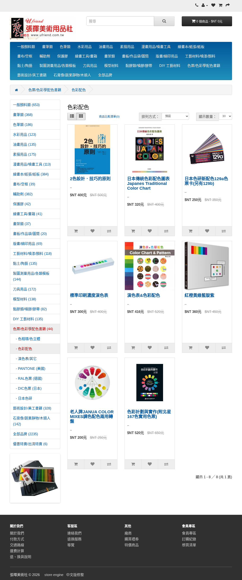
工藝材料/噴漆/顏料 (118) (32, 254)
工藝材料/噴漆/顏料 (200, 56)
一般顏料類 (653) (26, 105)
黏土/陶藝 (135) (25, 263)
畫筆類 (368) (23, 115)
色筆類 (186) (23, 125)
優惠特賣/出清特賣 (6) (30, 444)
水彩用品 (85, 47)
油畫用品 (106, 47)
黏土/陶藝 (24, 66)
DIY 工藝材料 (169, 66)
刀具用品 (90, 66)
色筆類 (65, 47)
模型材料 (111, 66)
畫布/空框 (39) (24, 184)
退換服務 (74, 539)
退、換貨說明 (20, 557)
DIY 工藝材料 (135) (28, 319)
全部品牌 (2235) (25, 434)
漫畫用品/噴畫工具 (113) (32, 164)
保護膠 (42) (22, 204)
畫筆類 (47, 47)
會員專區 (189, 533)
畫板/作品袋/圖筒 (135, 56)
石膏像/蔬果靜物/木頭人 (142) (31, 421)
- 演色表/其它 (25, 359)
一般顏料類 (26, 47)
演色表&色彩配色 (143, 295)
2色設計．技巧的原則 (90, 178)
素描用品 (127, 47)
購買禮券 (132, 539)
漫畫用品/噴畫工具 (156, 47)
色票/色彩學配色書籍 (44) (33, 329)
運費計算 (17, 551)
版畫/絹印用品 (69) (27, 244)
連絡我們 (74, 533)
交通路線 (17, 545)
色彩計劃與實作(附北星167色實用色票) (149, 414)
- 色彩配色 (22, 349)
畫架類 (109, 56)
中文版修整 (75, 575)
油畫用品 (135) (24, 144)
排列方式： (150, 117)
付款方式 (17, 539)
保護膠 (62, 56)
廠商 (128, 533)
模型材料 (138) (24, 299)
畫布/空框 (24, 56)
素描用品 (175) (24, 154)
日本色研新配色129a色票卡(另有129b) (206, 181)
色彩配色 (79, 90)
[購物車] (220, 5)
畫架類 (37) (22, 224)
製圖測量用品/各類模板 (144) (31, 276)
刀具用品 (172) (24, 289)
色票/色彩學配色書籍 (203, 66)
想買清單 (189, 545)
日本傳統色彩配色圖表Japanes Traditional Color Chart (148, 183)
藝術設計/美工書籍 (32, 75)
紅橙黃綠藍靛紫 (199, 295)
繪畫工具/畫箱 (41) (27, 214)
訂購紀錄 (189, 539)
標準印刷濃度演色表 (89, 295)
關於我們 (17, 533)
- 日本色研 (22, 398)
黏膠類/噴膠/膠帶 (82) (30, 309)
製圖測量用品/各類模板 (57, 66)
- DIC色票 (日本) (27, 388)
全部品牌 (105, 75)
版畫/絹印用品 (167, 56)
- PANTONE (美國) (29, 369)
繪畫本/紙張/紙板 (191, 47)
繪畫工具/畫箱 (86, 56)
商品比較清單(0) (109, 116)
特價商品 (132, 545)
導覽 (70, 545)
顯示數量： (207, 117)
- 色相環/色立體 (26, 339)
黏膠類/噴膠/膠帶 (138, 66)
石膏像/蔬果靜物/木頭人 (72, 75)
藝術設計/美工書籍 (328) (32, 408)
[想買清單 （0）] (213, 5)
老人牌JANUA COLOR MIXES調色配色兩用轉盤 (92, 416)
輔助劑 (44, 56)
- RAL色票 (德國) (27, 378)
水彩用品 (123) (24, 134)
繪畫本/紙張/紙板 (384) (31, 174)
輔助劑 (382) (23, 194)
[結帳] (228, 5)
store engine (53, 575)
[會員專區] (205, 5)
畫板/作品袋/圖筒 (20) (30, 234)
